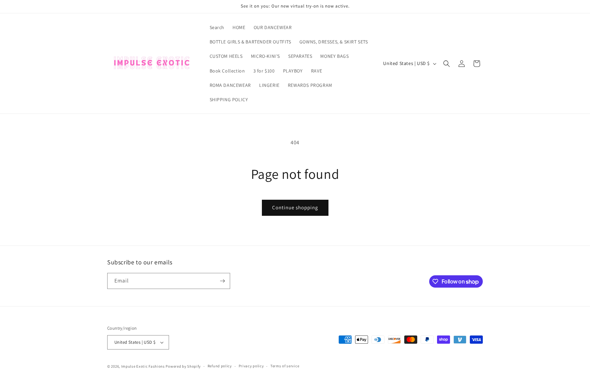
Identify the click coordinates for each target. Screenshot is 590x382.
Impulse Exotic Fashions (143, 366)
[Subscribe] (222, 281)
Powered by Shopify (183, 366)
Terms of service (284, 366)
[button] (446, 63)
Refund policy (220, 366)
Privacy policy (251, 366)
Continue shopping (295, 207)
